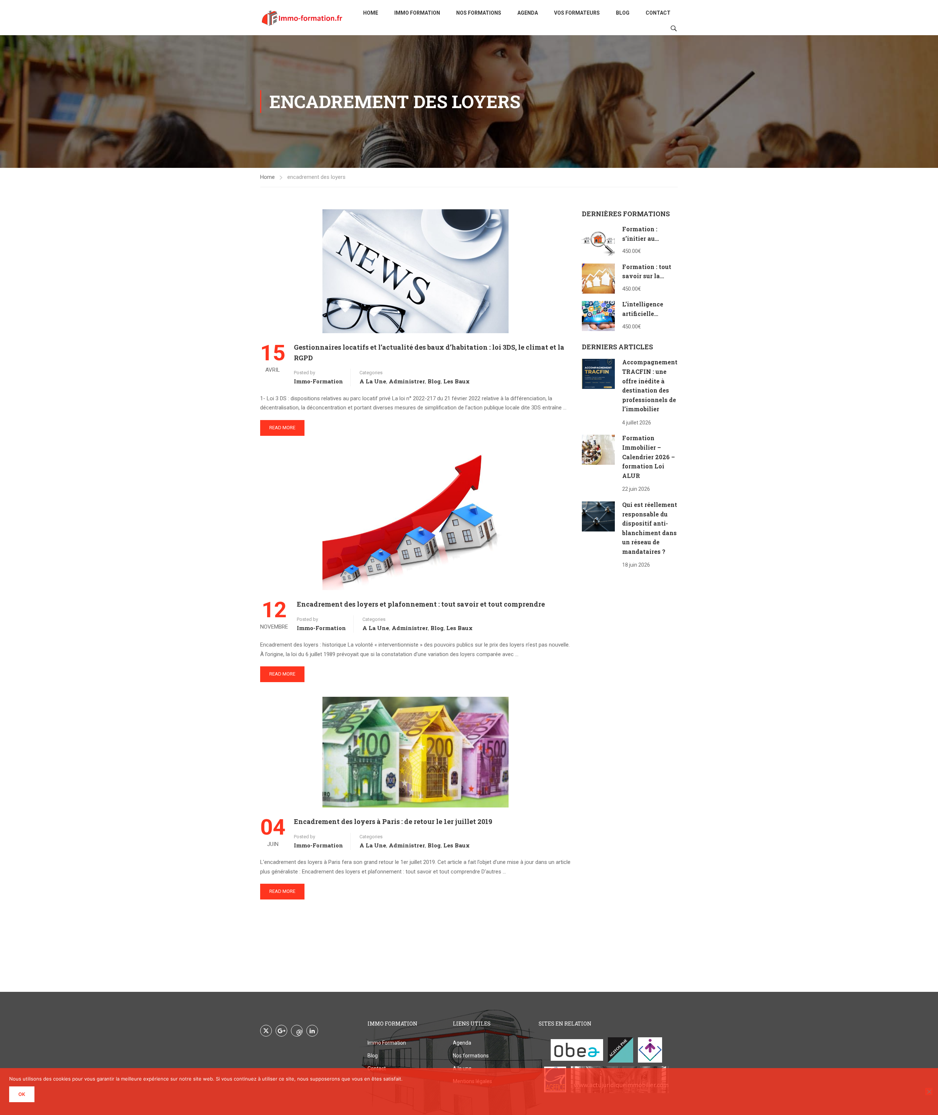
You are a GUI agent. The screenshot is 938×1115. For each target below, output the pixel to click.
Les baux (456, 381)
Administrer (407, 381)
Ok (21, 1094)
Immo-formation (318, 381)
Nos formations (478, 13)
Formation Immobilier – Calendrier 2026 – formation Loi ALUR (648, 456)
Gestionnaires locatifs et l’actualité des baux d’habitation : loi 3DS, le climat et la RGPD (429, 352)
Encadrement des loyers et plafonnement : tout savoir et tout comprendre (421, 604)
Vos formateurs (577, 13)
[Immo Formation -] (302, 18)
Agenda (527, 13)
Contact (658, 13)
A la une (372, 381)
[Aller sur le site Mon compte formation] (650, 1050)
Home (370, 13)
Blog (622, 13)
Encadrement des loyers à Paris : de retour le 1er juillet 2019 (393, 821)
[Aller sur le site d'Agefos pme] (620, 1050)
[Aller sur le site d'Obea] (577, 1050)
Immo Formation (417, 13)
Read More (282, 427)
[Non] (929, 1091)
